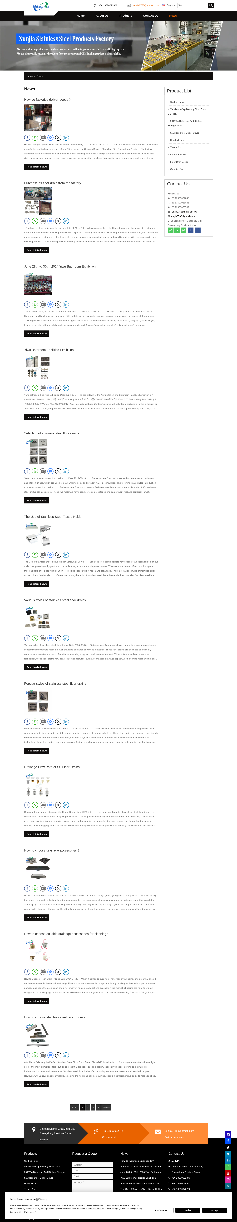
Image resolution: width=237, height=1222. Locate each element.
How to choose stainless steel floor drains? (54, 1017)
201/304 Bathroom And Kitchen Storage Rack (44, 1173)
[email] (228, 1134)
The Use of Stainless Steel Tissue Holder (53, 516)
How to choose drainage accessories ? (51, 850)
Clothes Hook (177, 102)
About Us (102, 15)
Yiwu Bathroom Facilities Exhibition (49, 350)
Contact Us (150, 15)
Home (81, 15)
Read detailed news (37, 166)
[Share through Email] (43, 138)
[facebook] (190, 230)
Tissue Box (175, 147)
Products (125, 15)
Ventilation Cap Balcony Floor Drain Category (42, 1167)
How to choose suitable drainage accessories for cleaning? (66, 934)
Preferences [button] (29, 1212)
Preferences (161, 1210)
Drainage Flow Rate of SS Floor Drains (52, 767)
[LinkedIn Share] (66, 138)
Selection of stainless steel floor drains (51, 433)
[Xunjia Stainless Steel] (41, 6)
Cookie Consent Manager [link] (21, 1199)
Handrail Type (177, 140)
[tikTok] (228, 1147)
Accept (214, 1210)
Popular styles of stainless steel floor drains (55, 683)
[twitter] (228, 1154)
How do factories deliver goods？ (47, 99)
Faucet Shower (178, 154)
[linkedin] (228, 1160)
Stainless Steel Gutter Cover (184, 133)
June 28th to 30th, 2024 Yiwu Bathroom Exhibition (60, 266)
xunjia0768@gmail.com (183, 216)
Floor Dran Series (179, 162)
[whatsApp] (170, 230)
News (173, 15)
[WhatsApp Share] (35, 138)
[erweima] (228, 1186)
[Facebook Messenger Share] (50, 138)
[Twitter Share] (58, 138)
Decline (188, 1210)
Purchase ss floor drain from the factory (52, 183)
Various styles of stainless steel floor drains (55, 600)
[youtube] (228, 1173)
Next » (106, 1107)
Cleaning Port (177, 169)
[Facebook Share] (27, 138)
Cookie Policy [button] (97, 1209)
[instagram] (228, 1179)
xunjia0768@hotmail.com (146, 5)
